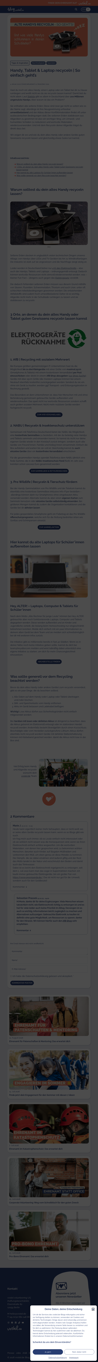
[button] (93, 1309)
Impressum (74, 1358)
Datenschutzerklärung (58, 1358)
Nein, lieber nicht (79, 1352)
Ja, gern (48, 1352)
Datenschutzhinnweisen (73, 1336)
